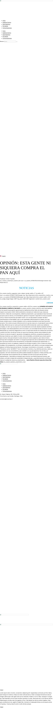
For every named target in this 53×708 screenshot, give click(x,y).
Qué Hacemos (6, 24)
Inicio (4, 20)
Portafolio (5, 26)
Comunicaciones (7, 28)
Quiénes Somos (7, 22)
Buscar (2, 41)
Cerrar (2, 690)
